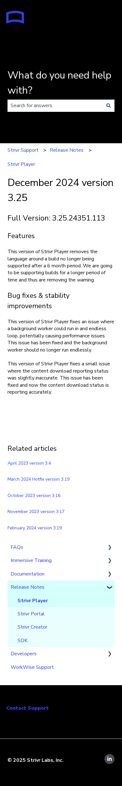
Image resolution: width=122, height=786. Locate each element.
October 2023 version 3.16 (34, 496)
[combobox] (55, 106)
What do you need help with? (59, 82)
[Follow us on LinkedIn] (109, 759)
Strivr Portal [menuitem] (31, 613)
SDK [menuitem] (23, 640)
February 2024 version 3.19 (35, 528)
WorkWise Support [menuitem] (32, 667)
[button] (109, 547)
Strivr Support (23, 150)
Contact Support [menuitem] (27, 708)
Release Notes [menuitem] (27, 587)
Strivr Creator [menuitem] (32, 627)
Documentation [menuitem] (27, 573)
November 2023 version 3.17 (36, 512)
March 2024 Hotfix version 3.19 (38, 479)
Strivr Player (21, 164)
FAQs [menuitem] (17, 547)
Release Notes (67, 150)
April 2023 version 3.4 (29, 463)
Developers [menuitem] (24, 653)
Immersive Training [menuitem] (31, 560)
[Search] (108, 106)
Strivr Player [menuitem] (33, 600)
